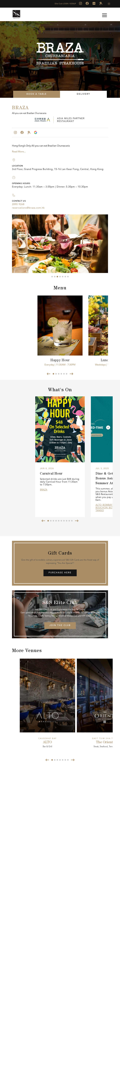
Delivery (83, 94)
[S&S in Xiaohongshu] (94, 3)
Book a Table (36, 94)
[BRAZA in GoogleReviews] (35, 132)
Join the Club (60, 625)
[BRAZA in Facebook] (22, 132)
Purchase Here (60, 573)
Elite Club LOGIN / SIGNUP (65, 4)
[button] (104, 15)
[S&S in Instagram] (80, 3)
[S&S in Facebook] (87, 3)
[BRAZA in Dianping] (29, 132)
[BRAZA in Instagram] (15, 132)
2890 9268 (18, 204)
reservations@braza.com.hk (28, 208)
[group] (60, 456)
